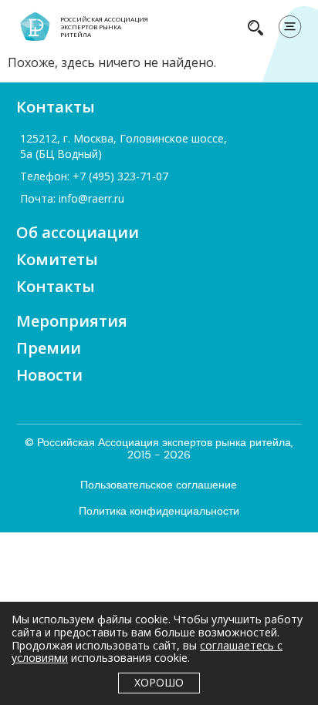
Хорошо (159, 682)
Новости (49, 374)
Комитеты (57, 259)
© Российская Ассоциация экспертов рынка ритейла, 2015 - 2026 (159, 448)
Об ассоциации (77, 232)
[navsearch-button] (255, 27)
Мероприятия (71, 321)
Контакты (55, 286)
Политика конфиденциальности (159, 511)
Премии (48, 347)
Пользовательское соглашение (158, 485)
